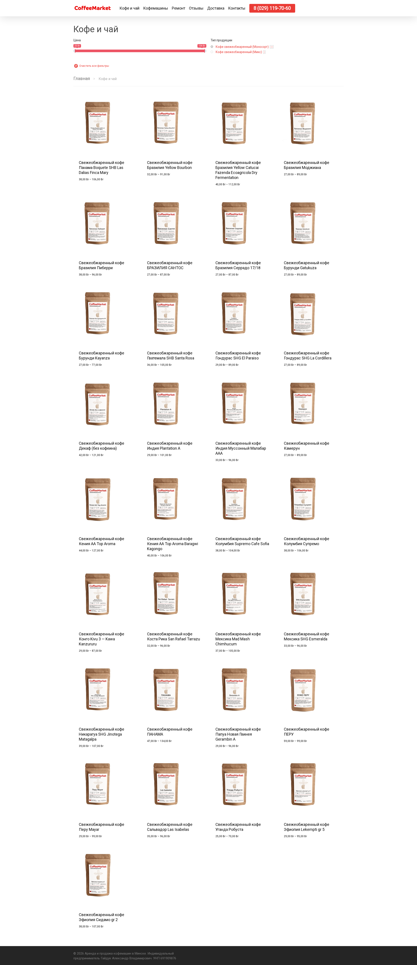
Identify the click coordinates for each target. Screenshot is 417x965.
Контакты (236, 8)
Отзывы (196, 8)
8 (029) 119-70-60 (272, 8)
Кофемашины (155, 8)
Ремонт (178, 8)
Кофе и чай (129, 8)
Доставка (215, 8)
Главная (81, 78)
